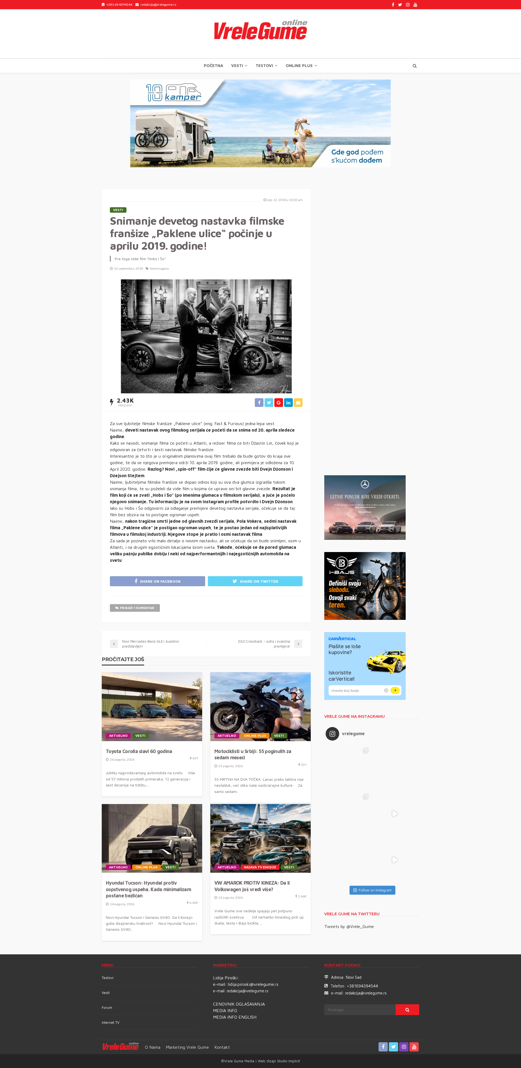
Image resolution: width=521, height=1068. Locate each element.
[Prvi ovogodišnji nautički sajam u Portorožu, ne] (348, 860)
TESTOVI (264, 65)
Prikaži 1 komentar (137, 608)
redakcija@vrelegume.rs (247, 991)
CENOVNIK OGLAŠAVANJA (239, 1004)
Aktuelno (118, 736)
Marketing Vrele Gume (187, 1047)
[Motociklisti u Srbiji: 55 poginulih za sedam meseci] (260, 706)
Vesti (237, 65)
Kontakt (222, 1047)
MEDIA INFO (225, 1010)
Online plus (299, 65)
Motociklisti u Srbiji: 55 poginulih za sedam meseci (252, 754)
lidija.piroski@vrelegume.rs (253, 984)
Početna (213, 65)
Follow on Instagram (375, 890)
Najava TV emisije (260, 867)
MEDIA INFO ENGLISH (234, 1017)
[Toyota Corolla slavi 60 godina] (152, 706)
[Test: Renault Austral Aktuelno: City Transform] (395, 814)
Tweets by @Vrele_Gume (349, 926)
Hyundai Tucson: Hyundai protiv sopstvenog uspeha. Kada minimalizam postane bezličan (148, 889)
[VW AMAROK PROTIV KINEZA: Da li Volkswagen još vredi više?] (260, 838)
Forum (107, 1007)
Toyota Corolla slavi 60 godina (139, 751)
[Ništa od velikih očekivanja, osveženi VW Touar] (348, 767)
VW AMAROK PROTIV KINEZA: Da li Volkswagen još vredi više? (252, 886)
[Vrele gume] (260, 33)
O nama (152, 1047)
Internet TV (110, 1022)
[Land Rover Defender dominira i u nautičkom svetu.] (395, 860)
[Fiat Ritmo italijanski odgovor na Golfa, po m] (348, 814)
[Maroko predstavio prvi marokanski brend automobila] (395, 767)
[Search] (414, 66)
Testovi (107, 977)
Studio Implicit (288, 1061)
